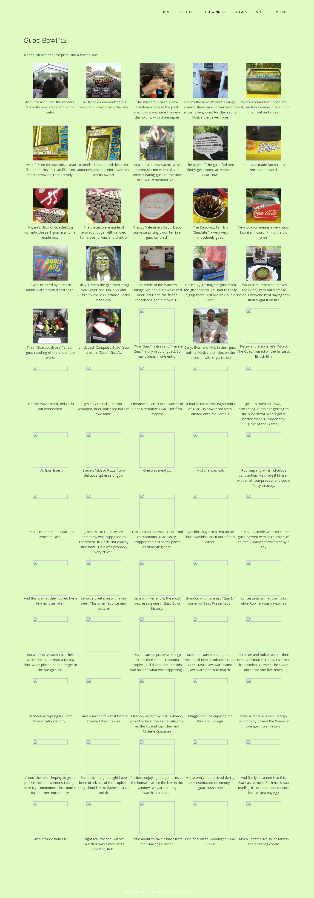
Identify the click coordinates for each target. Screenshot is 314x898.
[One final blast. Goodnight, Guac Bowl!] (210, 804)
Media (280, 12)
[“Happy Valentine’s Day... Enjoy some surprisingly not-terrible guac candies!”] (157, 222)
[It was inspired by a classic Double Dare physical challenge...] (50, 279)
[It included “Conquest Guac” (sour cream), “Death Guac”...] (103, 342)
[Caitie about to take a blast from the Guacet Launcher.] (157, 804)
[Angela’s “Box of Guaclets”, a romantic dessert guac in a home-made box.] (50, 222)
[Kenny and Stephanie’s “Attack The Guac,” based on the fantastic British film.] (263, 312)
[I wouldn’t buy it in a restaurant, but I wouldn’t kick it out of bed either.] (210, 497)
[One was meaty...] (157, 436)
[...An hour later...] (50, 436)
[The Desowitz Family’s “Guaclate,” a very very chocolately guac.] (210, 222)
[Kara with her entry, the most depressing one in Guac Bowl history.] (157, 564)
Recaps (241, 12)
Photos (187, 12)
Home (166, 12)
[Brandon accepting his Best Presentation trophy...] (50, 681)
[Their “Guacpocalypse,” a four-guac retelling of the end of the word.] (50, 342)
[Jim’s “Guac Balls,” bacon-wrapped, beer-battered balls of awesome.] (103, 369)
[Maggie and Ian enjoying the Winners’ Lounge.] (210, 681)
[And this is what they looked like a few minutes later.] (50, 564)
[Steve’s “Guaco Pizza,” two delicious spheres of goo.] (103, 436)
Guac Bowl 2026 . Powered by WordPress (157, 892)
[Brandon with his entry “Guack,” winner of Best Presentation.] (210, 564)
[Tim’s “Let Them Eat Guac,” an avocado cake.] (50, 497)
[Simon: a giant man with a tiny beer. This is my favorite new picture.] (103, 564)
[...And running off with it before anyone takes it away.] (103, 681)
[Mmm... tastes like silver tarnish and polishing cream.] (263, 804)
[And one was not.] (210, 436)
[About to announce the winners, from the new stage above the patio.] (50, 97)
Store (261, 12)
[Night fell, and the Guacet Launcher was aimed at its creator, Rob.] (103, 804)
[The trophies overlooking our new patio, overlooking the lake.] (103, 97)
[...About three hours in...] (50, 804)
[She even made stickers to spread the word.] (263, 159)
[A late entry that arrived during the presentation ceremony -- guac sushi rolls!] (210, 743)
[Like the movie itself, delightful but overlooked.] (50, 369)
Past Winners (214, 12)
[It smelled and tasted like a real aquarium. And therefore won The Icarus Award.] (103, 159)
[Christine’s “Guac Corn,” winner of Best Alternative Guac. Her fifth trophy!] (157, 369)
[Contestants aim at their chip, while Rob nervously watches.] (263, 564)
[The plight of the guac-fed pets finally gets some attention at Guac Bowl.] (210, 159)
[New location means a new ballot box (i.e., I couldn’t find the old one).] (263, 222)
